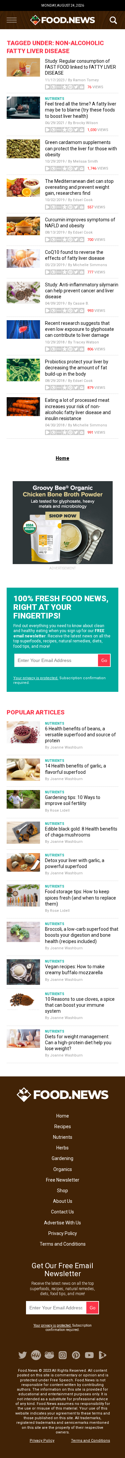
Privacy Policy (62, 1233)
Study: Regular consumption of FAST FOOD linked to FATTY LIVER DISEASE (80, 67)
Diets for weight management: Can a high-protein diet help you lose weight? (78, 1042)
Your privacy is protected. (35, 678)
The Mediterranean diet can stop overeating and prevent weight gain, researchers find (79, 187)
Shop (62, 1190)
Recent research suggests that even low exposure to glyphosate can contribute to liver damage (79, 329)
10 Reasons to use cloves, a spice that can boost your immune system (80, 1005)
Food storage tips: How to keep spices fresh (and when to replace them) (80, 897)
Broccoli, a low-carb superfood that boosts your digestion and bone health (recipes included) (81, 935)
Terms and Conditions (63, 1244)
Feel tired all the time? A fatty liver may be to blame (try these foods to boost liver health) (80, 109)
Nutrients (62, 1137)
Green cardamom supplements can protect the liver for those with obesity (81, 148)
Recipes (62, 1126)
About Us (62, 1201)
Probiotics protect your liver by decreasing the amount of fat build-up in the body (76, 367)
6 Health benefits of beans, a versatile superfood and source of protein (80, 734)
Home (62, 1116)
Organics (62, 1169)
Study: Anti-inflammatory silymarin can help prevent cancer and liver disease (81, 290)
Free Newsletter (62, 1180)
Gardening (62, 1158)
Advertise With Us (62, 1222)
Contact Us (62, 1211)
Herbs (62, 1147)
